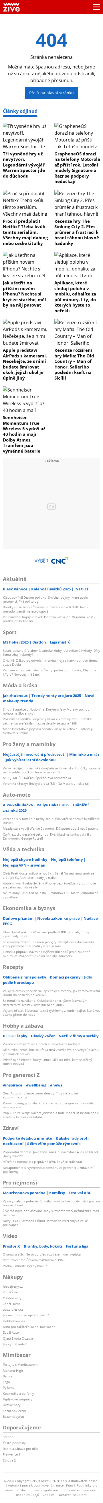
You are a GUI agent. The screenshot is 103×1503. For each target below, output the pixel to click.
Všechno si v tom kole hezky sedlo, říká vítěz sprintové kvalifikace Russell (51, 821)
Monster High (13, 1370)
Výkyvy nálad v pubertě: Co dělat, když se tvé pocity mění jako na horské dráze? (51, 1203)
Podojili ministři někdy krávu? (25, 1266)
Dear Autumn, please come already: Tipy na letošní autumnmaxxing (40, 1095)
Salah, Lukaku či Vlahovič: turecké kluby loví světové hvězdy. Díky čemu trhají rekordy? (51, 652)
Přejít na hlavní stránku (51, 92)
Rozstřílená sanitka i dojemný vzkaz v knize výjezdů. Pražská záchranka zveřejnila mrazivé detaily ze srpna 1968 (47, 721)
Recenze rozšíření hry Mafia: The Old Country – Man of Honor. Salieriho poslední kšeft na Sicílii (74, 364)
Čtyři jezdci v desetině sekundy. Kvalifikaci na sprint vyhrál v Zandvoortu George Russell (47, 836)
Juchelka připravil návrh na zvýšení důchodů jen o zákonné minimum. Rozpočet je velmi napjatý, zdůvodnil (46, 954)
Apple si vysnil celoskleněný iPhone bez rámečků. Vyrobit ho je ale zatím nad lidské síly (49, 885)
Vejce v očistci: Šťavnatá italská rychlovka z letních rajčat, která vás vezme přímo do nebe (51, 1012)
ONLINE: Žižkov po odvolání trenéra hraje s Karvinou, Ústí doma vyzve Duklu (50, 662)
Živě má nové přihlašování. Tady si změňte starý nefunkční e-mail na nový (51, 1213)
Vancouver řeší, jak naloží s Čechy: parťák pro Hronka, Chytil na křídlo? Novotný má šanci (49, 672)
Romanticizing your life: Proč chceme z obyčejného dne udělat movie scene (49, 1105)
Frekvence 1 (11, 1454)
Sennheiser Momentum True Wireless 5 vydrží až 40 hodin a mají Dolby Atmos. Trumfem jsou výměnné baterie (24, 434)
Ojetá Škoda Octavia (18, 1338)
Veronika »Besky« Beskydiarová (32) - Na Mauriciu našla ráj (46, 783)
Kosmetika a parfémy (18, 1393)
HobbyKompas (14, 1321)
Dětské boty (12, 1405)
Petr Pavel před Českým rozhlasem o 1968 (33, 1260)
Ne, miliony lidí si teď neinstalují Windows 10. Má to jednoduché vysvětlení (50, 895)
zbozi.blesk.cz (13, 1309)
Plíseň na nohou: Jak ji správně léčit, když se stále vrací (43, 1161)
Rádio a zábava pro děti (20, 1448)
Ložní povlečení (14, 1411)
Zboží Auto (11, 1332)
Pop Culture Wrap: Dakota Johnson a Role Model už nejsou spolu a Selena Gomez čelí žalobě (51, 1115)
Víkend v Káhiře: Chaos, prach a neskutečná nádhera (41, 1044)
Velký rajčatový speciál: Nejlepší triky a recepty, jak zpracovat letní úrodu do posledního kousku (51, 993)
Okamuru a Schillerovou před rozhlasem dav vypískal (42, 1254)
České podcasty (14, 1443)
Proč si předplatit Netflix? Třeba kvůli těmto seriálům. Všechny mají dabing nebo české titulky (25, 232)
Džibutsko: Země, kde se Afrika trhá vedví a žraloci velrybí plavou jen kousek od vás (51, 1052)
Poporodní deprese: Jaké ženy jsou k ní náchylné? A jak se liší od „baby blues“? (50, 1154)
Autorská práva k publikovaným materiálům (40, 1485)
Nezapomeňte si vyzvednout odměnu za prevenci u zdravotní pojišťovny (48, 1169)
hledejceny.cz (13, 1286)
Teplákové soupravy (17, 1399)
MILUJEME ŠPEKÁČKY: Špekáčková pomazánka (37, 778)
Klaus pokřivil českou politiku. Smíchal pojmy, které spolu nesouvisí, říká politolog (45, 599)
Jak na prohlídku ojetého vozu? (26, 1315)
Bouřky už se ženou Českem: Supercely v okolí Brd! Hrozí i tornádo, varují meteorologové (45, 609)
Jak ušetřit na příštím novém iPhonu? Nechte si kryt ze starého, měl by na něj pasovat (24, 294)
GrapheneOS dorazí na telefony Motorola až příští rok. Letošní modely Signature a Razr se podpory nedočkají (77, 167)
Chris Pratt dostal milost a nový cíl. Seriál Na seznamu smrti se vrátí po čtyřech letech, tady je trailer (48, 875)
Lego (6, 1382)
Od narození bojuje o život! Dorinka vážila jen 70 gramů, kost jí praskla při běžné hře (49, 619)
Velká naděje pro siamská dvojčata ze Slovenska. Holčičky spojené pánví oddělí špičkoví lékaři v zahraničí (51, 770)
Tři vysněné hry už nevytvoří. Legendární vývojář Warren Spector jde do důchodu (24, 165)
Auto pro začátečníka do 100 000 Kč (29, 1327)
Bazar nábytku (13, 1416)
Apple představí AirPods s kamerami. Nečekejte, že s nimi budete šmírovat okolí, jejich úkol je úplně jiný (25, 364)
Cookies (48, 1494)
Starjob (8, 1437)
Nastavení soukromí (72, 1494)
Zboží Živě (10, 1292)
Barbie (7, 1376)
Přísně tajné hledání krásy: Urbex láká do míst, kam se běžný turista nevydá (47, 1061)
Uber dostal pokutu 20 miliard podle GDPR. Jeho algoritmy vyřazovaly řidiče (46, 934)
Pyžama (8, 1387)
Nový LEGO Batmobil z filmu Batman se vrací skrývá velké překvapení (45, 1223)
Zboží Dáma (11, 1304)
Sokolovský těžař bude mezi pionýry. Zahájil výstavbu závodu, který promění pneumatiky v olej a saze (49, 944)
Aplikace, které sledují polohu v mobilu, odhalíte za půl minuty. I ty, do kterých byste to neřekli (75, 296)
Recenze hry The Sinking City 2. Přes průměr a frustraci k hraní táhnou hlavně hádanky (76, 232)
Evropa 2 (9, 1460)
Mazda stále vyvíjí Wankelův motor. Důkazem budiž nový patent (50, 828)
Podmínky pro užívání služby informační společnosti (51, 1487)
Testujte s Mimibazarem (20, 1364)
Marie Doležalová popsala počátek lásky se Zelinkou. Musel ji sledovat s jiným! (48, 731)
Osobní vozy (12, 1298)
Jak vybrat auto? (15, 1344)
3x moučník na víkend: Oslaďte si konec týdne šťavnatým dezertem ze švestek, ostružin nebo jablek (45, 1002)
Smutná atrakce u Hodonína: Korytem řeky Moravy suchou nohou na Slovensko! (46, 711)
